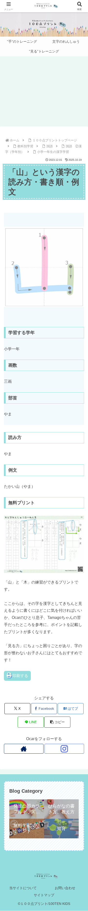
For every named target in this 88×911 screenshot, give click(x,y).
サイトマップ (44, 895)
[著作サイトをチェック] (24, 749)
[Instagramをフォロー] (64, 749)
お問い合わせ (65, 888)
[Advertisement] (44, 92)
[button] (57, 722)
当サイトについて (23, 888)
